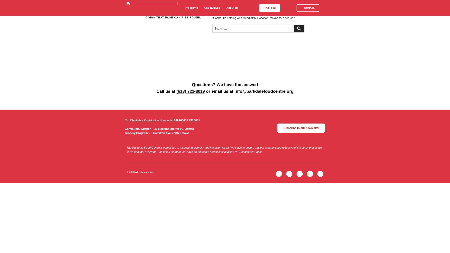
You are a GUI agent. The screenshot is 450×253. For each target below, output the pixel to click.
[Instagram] (300, 174)
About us (232, 7)
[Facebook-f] (289, 174)
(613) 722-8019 (190, 91)
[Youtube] (310, 174)
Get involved (212, 7)
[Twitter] (279, 174)
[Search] (299, 28)
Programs (191, 7)
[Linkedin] (320, 174)
